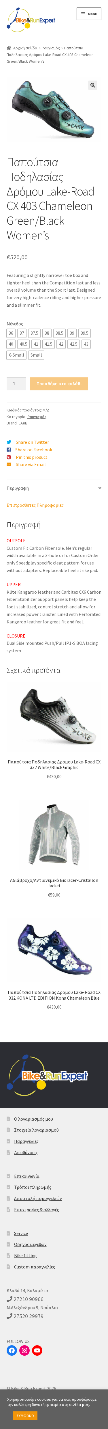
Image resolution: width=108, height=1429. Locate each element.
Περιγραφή (18, 488)
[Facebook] (12, 1350)
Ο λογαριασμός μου (33, 1119)
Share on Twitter (32, 442)
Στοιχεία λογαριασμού (36, 1130)
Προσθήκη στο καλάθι (59, 383)
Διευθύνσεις (26, 1152)
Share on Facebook (33, 449)
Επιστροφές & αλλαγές (36, 1209)
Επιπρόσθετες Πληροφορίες (35, 505)
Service (21, 1233)
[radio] (11, 333)
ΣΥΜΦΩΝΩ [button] (25, 1415)
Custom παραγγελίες (34, 1267)
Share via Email (31, 464)
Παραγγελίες (26, 1141)
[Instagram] (24, 1350)
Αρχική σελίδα (25, 48)
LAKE (22, 423)
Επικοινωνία (26, 1176)
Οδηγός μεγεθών (30, 1244)
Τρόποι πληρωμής (32, 1187)
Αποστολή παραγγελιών (38, 1198)
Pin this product (32, 457)
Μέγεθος (15, 324)
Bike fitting (25, 1255)
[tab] (54, 488)
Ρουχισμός (51, 48)
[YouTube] (37, 1350)
